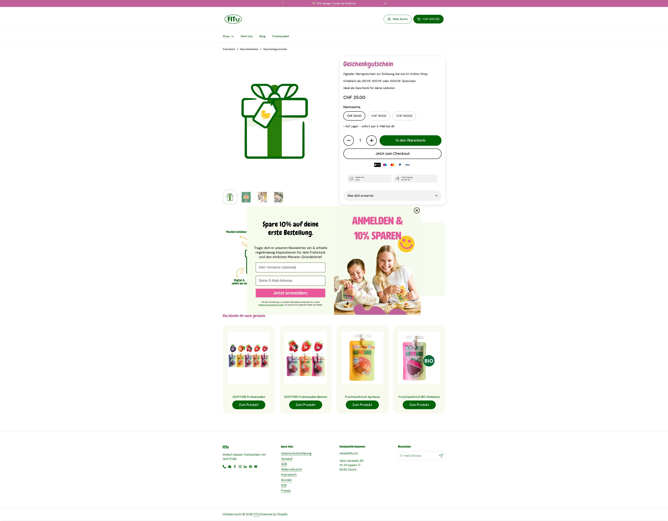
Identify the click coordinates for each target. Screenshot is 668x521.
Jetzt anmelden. (290, 293)
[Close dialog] (417, 210)
